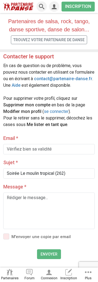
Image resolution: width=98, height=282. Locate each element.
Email (10, 138)
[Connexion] (54, 6)
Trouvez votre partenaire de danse (49, 40)
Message (14, 187)
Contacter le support (28, 56)
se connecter (56, 111)
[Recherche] (41, 6)
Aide (16, 85)
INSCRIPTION (78, 6)
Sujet (10, 162)
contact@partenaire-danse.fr (63, 78)
